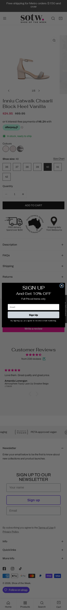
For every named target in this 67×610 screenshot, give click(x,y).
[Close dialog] (62, 285)
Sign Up (33, 315)
